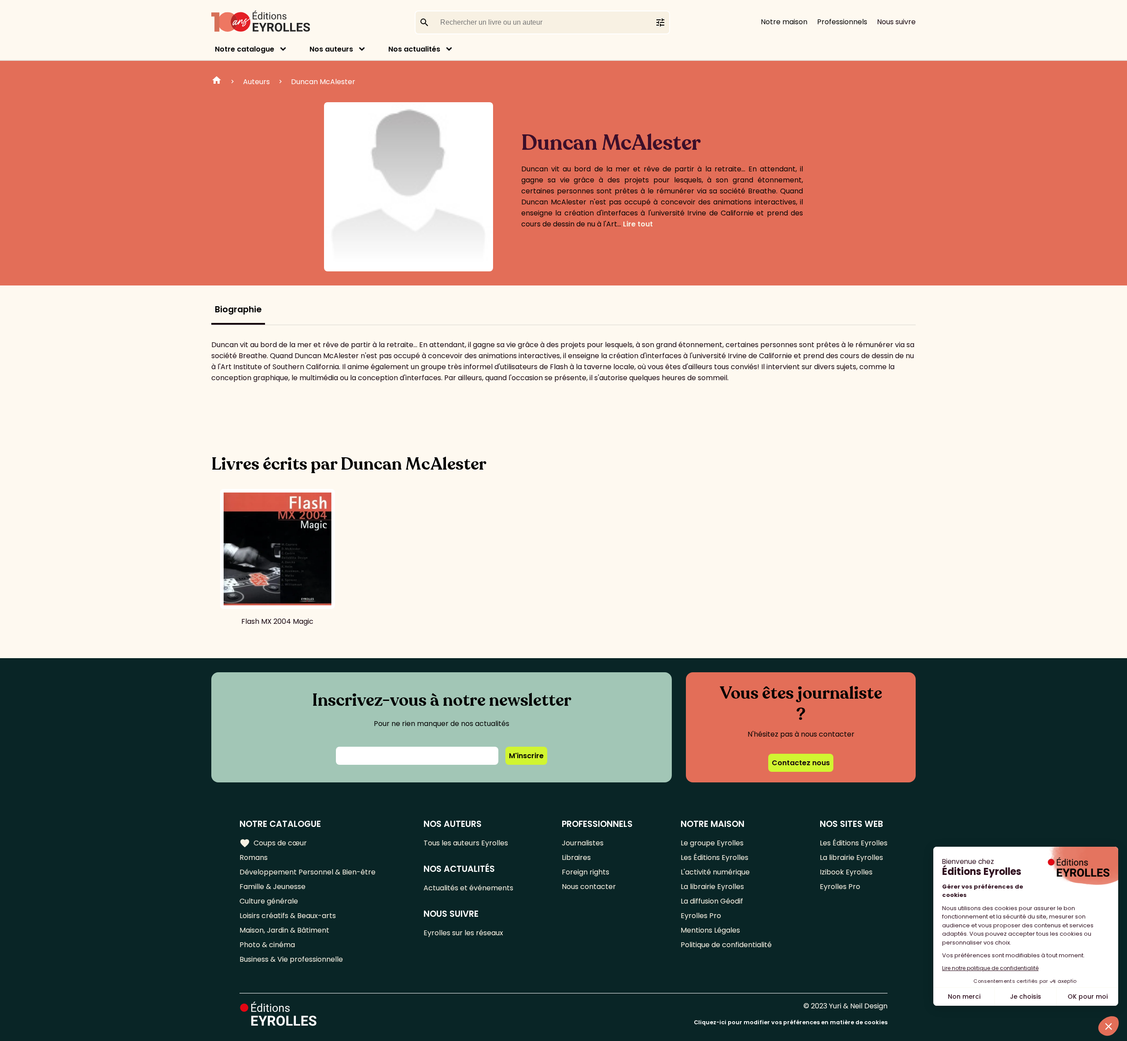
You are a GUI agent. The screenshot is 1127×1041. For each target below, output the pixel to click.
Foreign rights (585, 872)
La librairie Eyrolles (712, 887)
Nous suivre (896, 22)
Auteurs (256, 82)
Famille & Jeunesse (272, 887)
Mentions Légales (710, 930)
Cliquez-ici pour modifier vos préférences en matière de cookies (791, 1022)
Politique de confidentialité (726, 945)
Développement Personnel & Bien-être (307, 872)
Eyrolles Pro (701, 916)
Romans (253, 857)
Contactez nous (801, 763)
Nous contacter (589, 887)
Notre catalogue (244, 49)
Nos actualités (414, 49)
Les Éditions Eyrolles (714, 857)
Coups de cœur (273, 843)
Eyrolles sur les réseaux (463, 933)
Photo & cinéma (267, 945)
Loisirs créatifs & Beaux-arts (287, 916)
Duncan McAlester (323, 82)
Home (216, 81)
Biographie (238, 309)
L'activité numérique (715, 872)
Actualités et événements (468, 888)
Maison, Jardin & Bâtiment (284, 930)
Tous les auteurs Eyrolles (466, 843)
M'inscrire (526, 756)
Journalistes (583, 843)
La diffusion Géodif (712, 901)
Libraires (576, 857)
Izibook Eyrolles (846, 872)
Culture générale (268, 901)
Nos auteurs (331, 49)
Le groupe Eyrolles (712, 843)
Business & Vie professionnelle (291, 959)
